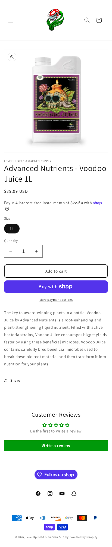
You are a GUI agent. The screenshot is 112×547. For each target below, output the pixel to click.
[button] (11, 20)
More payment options (56, 300)
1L (12, 228)
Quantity (11, 240)
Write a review (56, 445)
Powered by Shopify (84, 537)
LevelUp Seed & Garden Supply (47, 537)
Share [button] (15, 380)
